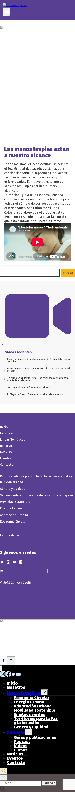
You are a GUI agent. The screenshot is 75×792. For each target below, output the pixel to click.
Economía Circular (13, 522)
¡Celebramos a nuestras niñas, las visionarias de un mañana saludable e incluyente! (38, 379)
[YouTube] (18, 676)
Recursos (6, 446)
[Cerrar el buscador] (3, 777)
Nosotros (6, 433)
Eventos (6, 458)
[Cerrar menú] (1, 668)
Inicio (4, 427)
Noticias (6, 452)
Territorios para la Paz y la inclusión (36, 720)
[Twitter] (13, 676)
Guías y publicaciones (35, 737)
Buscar (68, 273)
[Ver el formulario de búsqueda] (3, 771)
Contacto (6, 465)
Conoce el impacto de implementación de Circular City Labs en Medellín (39, 360)
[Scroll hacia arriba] (3, 661)
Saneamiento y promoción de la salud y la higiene (36, 495)
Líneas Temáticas (12, 439)
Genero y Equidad (31, 727)
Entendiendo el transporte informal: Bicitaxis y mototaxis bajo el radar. (39, 369)
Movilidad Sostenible (15, 502)
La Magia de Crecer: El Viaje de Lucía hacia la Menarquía (35, 394)
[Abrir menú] (6, 11)
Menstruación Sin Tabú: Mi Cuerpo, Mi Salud (29, 387)
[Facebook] (8, 676)
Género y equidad (12, 489)
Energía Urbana (11, 508)
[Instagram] (3, 676)
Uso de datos (9, 535)
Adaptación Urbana (15, 515)
